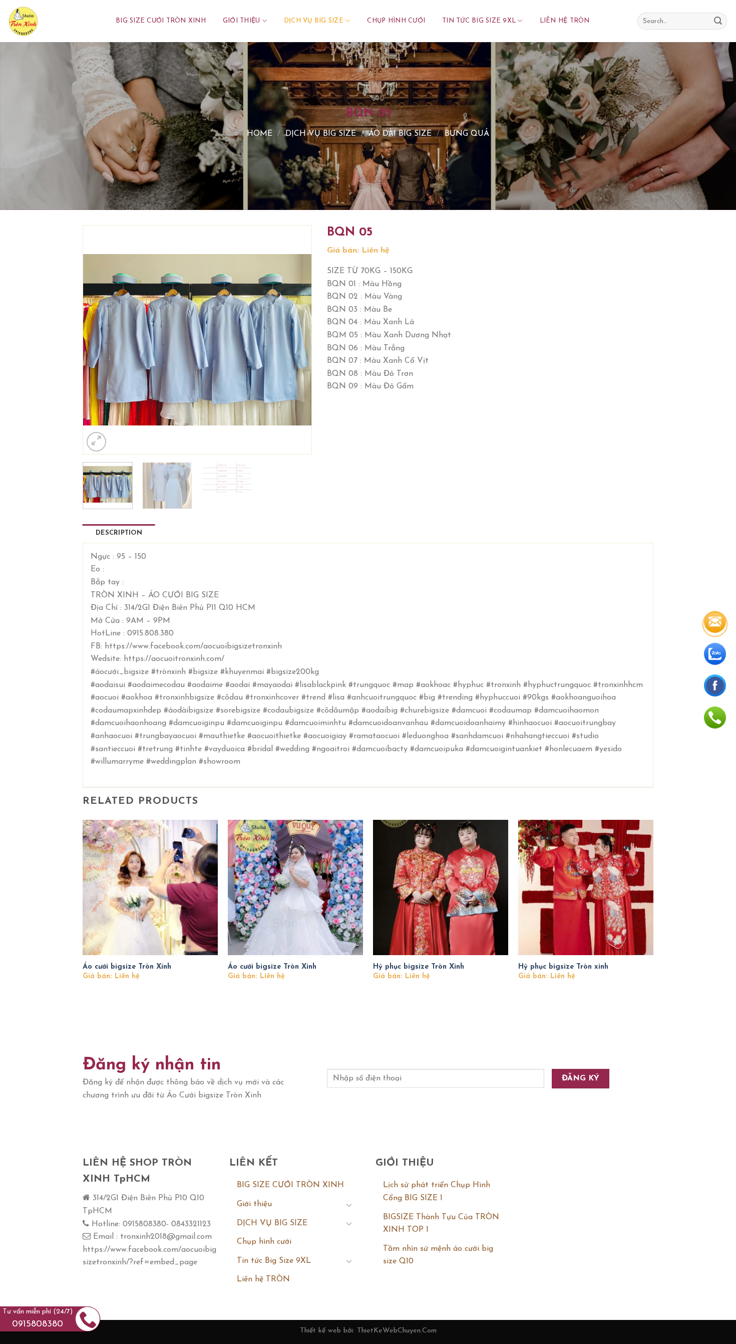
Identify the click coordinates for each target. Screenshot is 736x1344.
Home (259, 134)
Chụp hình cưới (396, 21)
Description (119, 533)
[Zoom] (96, 442)
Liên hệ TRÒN (565, 21)
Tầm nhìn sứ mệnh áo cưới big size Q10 (438, 1255)
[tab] (119, 533)
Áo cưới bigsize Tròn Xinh (127, 967)
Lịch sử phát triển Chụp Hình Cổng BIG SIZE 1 (436, 1191)
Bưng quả (467, 134)
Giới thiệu (241, 21)
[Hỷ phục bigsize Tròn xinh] (585, 887)
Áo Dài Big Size (400, 134)
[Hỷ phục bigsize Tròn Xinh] (440, 887)
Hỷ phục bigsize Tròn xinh (563, 967)
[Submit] (717, 21)
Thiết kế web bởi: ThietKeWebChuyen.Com (368, 1330)
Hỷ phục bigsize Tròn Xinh (418, 967)
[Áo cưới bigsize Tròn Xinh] (150, 887)
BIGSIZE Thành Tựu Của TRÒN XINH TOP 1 (441, 1223)
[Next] (294, 339)
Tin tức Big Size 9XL (479, 21)
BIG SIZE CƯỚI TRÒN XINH (161, 21)
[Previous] (100, 339)
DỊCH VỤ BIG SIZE (313, 21)
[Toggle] (349, 1205)
